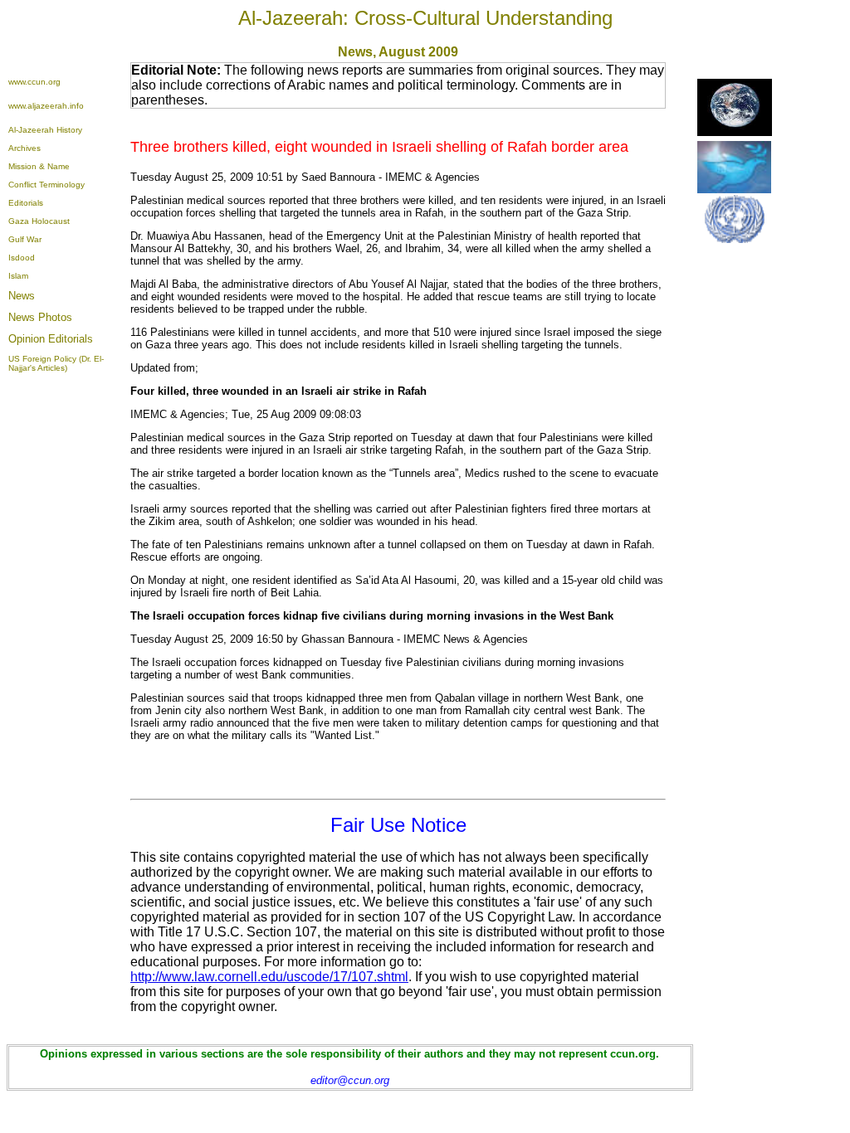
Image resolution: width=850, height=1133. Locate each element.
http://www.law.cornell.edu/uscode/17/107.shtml (269, 977)
